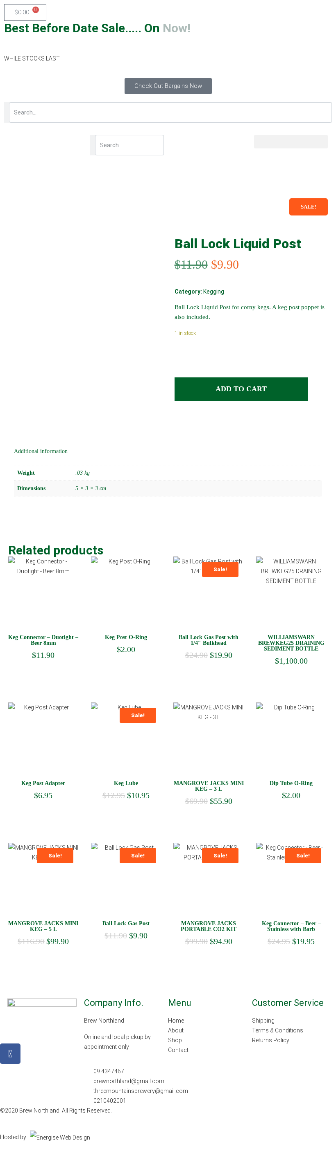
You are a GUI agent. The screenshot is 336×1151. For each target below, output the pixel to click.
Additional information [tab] (41, 451)
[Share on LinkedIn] (195, 424)
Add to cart (241, 389)
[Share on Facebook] (180, 424)
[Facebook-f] (10, 1053)
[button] (291, 141)
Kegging (213, 291)
